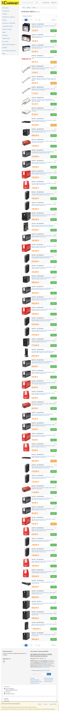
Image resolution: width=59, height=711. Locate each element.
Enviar (49, 674)
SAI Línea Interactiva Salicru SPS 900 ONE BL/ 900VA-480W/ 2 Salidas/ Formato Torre (43, 509)
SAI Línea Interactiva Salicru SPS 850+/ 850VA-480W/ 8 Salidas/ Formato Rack (44, 488)
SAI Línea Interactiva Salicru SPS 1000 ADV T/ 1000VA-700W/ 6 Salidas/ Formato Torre (44, 131)
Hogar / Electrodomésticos (8, 44)
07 (36, 19)
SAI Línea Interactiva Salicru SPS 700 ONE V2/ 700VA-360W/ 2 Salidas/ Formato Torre (43, 446)
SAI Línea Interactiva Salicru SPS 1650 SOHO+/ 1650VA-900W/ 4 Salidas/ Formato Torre (44, 268)
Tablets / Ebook (6, 38)
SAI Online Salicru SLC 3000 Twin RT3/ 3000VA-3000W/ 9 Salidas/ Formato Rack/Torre (44, 625)
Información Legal (48, 678)
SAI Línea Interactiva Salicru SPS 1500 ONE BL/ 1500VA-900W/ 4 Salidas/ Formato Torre (44, 236)
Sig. (39, 19)
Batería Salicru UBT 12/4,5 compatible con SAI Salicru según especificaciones (43, 26)
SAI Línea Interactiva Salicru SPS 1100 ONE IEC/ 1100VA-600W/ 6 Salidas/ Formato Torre (44, 173)
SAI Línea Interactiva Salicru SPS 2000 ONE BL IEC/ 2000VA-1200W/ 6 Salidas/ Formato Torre (43, 289)
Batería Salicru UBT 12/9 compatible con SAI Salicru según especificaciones (43, 47)
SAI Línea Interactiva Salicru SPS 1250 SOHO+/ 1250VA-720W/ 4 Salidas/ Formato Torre (44, 205)
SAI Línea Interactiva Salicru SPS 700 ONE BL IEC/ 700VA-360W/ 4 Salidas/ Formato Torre (42, 415)
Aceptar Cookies (53, 704)
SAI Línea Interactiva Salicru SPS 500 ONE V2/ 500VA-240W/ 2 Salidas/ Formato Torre (43, 394)
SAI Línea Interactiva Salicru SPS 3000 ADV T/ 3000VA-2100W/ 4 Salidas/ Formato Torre (44, 341)
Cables (4, 32)
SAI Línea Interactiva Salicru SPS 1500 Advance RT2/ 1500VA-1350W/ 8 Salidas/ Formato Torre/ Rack (43, 226)
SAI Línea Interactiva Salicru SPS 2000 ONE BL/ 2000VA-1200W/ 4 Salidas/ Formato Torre (44, 299)
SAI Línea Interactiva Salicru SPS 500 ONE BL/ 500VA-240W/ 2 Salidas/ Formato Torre (43, 373)
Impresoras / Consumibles (8, 23)
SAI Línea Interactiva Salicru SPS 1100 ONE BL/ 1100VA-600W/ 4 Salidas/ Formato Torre (44, 163)
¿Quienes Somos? (34, 683)
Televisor (4, 20)
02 (28, 19)
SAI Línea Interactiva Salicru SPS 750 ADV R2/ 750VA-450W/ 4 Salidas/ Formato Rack (43, 457)
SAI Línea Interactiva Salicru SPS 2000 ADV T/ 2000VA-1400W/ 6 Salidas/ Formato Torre (44, 278)
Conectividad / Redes (7, 26)
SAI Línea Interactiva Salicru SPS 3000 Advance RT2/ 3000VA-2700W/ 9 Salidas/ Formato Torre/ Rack (43, 352)
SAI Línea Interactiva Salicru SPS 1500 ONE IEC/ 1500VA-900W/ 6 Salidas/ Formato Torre (44, 247)
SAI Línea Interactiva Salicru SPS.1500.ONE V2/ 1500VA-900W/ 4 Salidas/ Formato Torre (44, 562)
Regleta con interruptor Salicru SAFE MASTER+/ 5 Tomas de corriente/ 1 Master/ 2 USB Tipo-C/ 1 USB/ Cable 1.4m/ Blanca (43, 100)
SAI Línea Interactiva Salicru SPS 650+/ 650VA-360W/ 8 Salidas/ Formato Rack (44, 404)
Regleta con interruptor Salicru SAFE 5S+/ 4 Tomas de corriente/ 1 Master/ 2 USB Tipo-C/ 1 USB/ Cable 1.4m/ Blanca (44, 79)
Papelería (4, 47)
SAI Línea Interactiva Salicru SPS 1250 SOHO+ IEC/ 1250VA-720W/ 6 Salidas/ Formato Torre (43, 194)
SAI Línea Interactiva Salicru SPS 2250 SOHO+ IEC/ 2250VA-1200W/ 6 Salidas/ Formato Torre (43, 320)
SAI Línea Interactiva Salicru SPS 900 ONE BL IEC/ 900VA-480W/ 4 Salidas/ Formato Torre (42, 499)
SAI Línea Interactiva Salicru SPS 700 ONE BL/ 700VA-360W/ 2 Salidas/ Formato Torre (43, 425)
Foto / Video (5, 41)
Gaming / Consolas (7, 29)
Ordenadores (5, 7)
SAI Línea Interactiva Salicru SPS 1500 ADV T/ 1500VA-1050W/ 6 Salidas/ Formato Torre (44, 215)
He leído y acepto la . (41, 670)
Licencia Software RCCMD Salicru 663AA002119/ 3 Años (43, 58)
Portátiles (4, 14)
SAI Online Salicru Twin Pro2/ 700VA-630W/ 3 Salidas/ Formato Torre (44, 635)
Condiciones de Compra (36, 681)
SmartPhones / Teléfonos (8, 17)
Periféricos (5, 35)
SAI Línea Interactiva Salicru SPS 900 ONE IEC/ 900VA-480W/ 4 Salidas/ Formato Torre (44, 520)
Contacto (32, 678)
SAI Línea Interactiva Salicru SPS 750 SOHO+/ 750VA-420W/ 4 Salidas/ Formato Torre (43, 478)
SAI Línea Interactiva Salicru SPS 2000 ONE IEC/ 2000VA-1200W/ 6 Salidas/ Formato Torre (44, 310)
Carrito (55, 2)
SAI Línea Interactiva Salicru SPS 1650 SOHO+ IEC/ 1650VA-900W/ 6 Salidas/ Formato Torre (43, 257)
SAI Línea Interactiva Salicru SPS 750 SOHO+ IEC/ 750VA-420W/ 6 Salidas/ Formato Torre (42, 467)
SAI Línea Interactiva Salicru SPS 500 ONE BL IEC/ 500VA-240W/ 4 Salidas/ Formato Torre (42, 362)
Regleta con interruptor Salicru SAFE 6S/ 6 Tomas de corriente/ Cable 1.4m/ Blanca (43, 89)
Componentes (5, 11)
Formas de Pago (48, 681)
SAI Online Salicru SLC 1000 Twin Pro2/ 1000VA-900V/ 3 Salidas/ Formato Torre (44, 593)
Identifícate (46, 2)
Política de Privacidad (45, 667)
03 (31, 19)
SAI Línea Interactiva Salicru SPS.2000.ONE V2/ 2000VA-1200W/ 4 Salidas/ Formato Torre (44, 572)
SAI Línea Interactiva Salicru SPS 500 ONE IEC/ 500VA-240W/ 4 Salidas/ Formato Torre (44, 383)
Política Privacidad (34, 680)
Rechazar (46, 704)
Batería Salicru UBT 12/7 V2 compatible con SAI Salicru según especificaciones (44, 37)
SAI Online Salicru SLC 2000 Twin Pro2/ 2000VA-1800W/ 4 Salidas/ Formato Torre (44, 604)
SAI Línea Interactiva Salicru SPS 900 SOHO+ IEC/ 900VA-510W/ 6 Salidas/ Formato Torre (42, 541)
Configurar (39, 704)
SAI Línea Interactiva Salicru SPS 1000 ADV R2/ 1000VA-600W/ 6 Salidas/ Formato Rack (44, 121)
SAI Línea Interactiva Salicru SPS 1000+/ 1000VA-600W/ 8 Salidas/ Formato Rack (44, 142)
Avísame (53, 62)
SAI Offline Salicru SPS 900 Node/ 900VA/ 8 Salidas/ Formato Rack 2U (43, 583)
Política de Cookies (50, 709)
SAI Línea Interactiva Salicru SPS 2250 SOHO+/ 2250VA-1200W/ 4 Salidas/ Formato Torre (44, 331)
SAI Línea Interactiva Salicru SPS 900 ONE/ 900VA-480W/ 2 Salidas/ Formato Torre (43, 530)
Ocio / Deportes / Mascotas (9, 50)
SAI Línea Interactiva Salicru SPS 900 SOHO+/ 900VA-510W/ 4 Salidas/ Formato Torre (43, 551)
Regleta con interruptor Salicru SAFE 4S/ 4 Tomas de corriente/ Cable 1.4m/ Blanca (43, 68)
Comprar (53, 30)
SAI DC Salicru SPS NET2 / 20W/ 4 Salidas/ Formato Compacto (43, 110)
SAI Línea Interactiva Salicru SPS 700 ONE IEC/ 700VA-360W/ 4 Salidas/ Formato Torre (44, 436)
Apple (3, 53)
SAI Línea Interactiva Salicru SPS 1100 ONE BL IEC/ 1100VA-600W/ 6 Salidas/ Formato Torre (43, 152)
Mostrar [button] (53, 19)
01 (26, 19)
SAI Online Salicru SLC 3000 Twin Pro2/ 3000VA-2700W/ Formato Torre (44, 614)
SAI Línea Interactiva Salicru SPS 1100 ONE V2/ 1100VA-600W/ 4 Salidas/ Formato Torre (44, 184)
